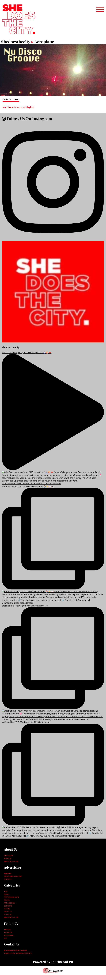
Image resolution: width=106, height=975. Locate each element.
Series (6, 894)
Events (7, 909)
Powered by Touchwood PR (53, 962)
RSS (5, 938)
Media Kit (8, 873)
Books (7, 900)
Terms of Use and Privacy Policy (18, 953)
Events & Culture (11, 99)
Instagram (8, 935)
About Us (8, 911)
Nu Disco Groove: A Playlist (18, 107)
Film (5, 891)
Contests (8, 879)
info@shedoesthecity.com (15, 950)
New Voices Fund (11, 861)
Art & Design (9, 903)
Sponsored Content (13, 876)
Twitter (7, 929)
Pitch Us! (8, 858)
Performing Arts (11, 897)
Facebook (8, 932)
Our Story (8, 855)
